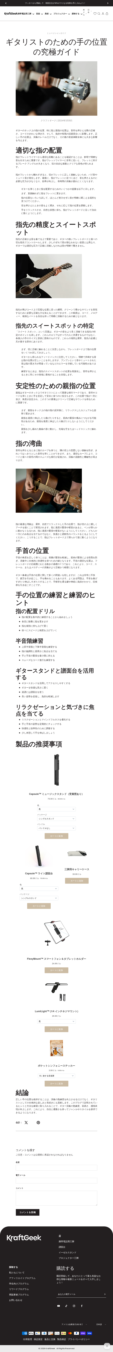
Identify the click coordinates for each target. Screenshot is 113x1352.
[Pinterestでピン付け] (38, 1123)
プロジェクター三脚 (69, 1258)
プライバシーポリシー (79, 1339)
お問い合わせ (15, 1300)
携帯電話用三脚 (66, 1241)
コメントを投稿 (27, 1212)
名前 (18, 1162)
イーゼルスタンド (67, 1252)
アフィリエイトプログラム (22, 1278)
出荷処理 (27, 1339)
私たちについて (17, 1272)
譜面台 (62, 1247)
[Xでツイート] (26, 1123)
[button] (6, 3)
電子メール (20, 1175)
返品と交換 (49, 1339)
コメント (19, 1188)
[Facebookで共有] (32, 1123)
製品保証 (61, 1339)
